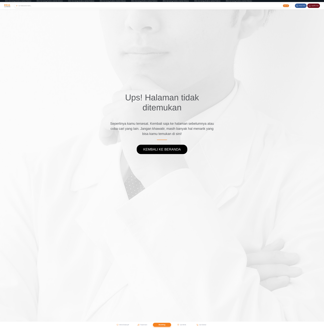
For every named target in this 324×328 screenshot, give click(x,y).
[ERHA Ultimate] (7, 5)
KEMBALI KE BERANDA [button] (162, 149)
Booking (162, 325)
